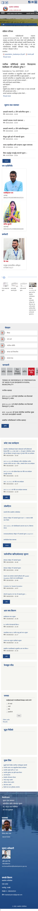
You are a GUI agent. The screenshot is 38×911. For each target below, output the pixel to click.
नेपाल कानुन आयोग (8, 780)
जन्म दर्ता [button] (9, 339)
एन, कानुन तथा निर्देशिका (10, 807)
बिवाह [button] (8, 333)
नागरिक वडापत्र (7, 390)
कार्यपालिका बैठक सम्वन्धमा (10, 539)
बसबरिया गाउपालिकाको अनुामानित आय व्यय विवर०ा (16, 648)
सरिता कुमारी (7, 224)
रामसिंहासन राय (8, 193)
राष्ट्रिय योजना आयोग (9, 782)
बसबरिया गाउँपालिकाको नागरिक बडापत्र (14, 420)
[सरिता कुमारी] (12, 212)
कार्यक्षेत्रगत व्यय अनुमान (10, 616)
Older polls (6, 719)
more (6, 161)
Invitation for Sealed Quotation (13, 586)
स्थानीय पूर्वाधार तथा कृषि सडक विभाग (13, 772)
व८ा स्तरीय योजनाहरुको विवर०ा (11, 624)
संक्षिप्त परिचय (7, 31)
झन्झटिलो (10, 712)
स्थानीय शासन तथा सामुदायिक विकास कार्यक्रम (15, 767)
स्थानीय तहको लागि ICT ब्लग (11, 770)
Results (5, 722)
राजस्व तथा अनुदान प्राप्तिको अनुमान (13, 640)
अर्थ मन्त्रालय (7, 775)
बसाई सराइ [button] (10, 358)
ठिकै (9, 709)
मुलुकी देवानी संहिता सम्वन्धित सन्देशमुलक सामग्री (15, 765)
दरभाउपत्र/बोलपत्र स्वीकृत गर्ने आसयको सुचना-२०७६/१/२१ (18, 534)
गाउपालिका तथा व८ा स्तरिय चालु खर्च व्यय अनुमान (16, 632)
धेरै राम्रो (10, 703)
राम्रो (9, 706)
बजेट (3, 371)
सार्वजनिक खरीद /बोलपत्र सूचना (12, 804)
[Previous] (3, 294)
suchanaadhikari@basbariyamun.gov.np (14, 866)
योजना (9, 371)
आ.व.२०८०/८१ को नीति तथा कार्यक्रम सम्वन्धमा (15, 489)
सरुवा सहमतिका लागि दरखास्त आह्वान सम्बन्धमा (17, 145)
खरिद (25, 371)
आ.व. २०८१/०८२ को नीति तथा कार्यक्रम (14, 481)
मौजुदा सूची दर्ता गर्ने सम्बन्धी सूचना (13, 137)
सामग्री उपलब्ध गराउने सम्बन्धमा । (11, 13)
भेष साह (6, 261)
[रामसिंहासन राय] (14, 180)
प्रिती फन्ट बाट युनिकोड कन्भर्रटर (12, 787)
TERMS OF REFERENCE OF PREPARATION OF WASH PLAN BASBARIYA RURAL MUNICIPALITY (19, 382)
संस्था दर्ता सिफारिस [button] (12, 352)
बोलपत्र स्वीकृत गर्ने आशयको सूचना (12, 560)
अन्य (5, 426)
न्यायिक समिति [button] (11, 345)
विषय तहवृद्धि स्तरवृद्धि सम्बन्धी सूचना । (15, 153)
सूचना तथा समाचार (8, 800)
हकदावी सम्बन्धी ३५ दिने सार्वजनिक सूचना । (17, 112)
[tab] (19, 332)
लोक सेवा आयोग (7, 784)
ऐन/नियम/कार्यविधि (17, 371)
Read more (7, 57)
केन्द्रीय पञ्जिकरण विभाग (10, 777)
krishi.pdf (31, 54)
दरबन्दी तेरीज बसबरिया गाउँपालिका (12, 512)
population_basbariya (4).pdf (15, 54)
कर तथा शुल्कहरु (8, 810)
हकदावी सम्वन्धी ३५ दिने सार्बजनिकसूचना (15, 129)
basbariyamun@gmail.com (13, 895)
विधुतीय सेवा (31, 372)
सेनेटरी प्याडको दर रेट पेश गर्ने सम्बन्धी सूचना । (15, 594)
